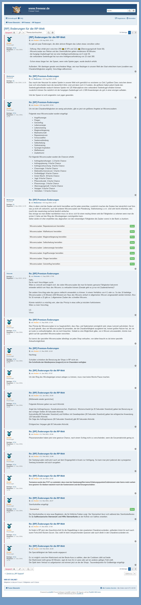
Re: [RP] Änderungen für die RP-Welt (47, 370)
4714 (14, 48)
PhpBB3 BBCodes (95, 592)
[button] (135, 32)
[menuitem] (20, 18)
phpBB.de (80, 593)
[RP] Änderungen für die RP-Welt (24, 28)
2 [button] (132, 32)
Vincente (10, 273)
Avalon (9, 43)
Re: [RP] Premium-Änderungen (44, 76)
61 (13, 81)
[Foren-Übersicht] (17, 9)
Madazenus (10, 76)
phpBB (50, 592)
